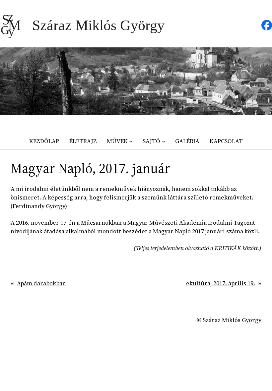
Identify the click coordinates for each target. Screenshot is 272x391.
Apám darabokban (41, 283)
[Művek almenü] (130, 141)
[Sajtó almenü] (163, 141)
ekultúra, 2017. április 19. (220, 283)
